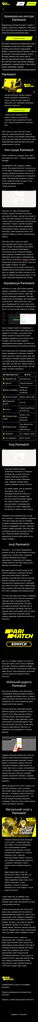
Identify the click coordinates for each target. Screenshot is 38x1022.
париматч (25, 260)
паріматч (21, 155)
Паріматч (28, 560)
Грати (21, 4)
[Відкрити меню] (3, 9)
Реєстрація (31, 4)
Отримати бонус (19, 38)
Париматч (21, 166)
